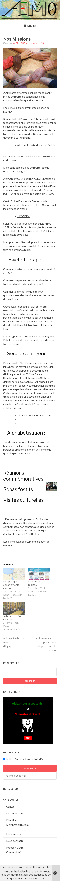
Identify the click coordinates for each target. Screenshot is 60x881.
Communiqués (14, 852)
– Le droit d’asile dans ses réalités (37, 145)
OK (42, 878)
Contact (11, 806)
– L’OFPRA (24, 216)
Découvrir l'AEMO (16, 813)
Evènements (13, 834)
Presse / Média (15, 847)
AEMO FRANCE (20, 43)
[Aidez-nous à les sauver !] (14, 608)
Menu (31, 25)
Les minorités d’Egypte (14, 642)
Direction (11, 820)
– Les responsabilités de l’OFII (35, 415)
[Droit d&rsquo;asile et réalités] (39, 574)
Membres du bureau (17, 824)
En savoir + (30, 878)
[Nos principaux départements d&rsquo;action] (14, 574)
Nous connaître (15, 840)
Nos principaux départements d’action (11, 585)
